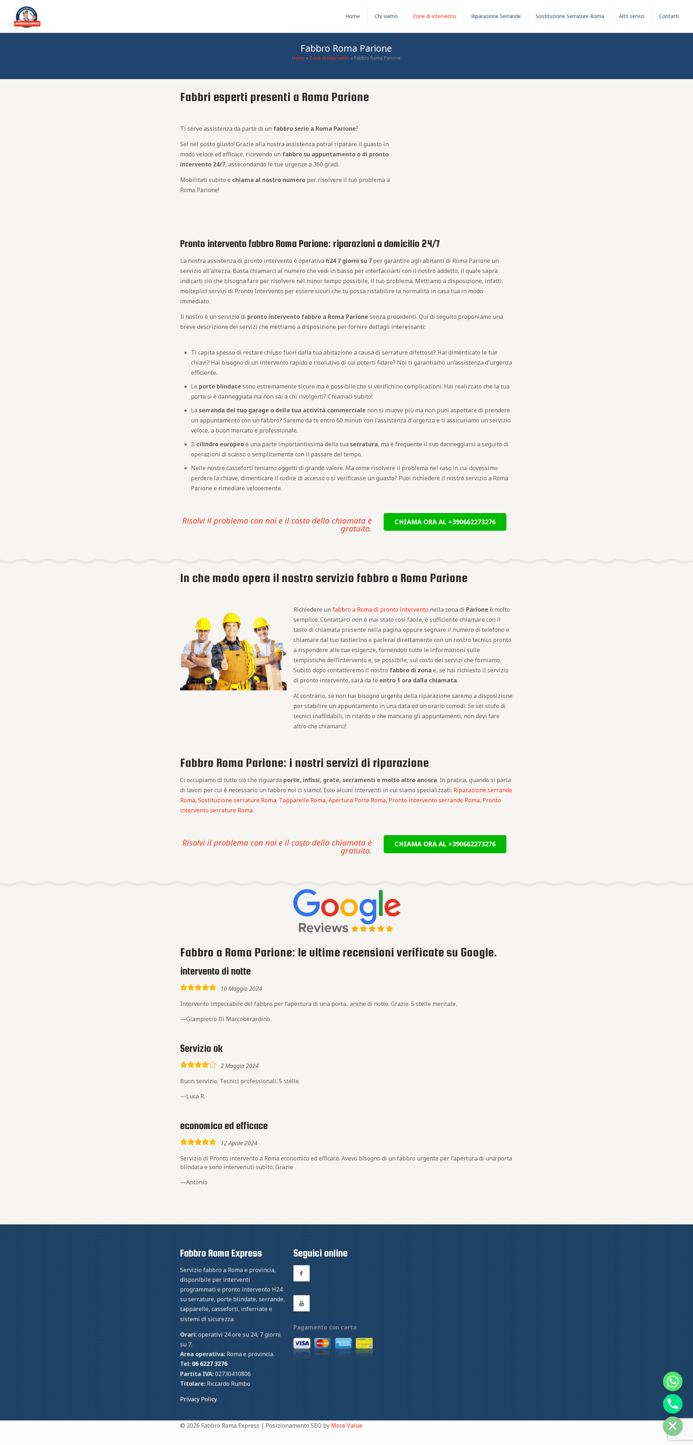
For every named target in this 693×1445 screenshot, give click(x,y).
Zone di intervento (329, 58)
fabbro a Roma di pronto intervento (380, 609)
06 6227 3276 (209, 1364)
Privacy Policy (198, 1399)
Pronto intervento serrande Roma (434, 800)
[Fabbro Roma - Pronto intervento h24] (27, 16)
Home (298, 58)
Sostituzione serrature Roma (237, 800)
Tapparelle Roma (302, 800)
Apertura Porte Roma (357, 800)
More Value (346, 1425)
